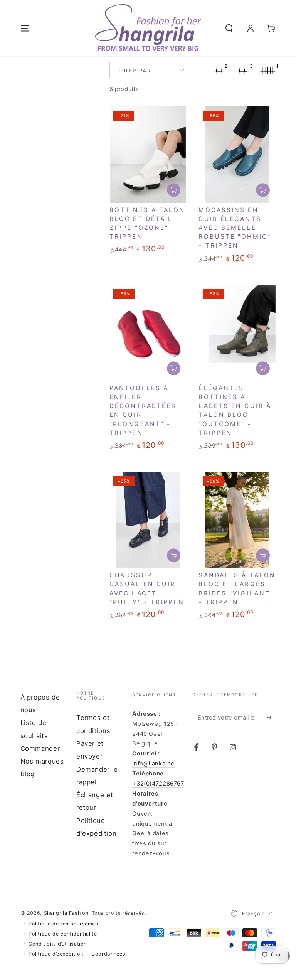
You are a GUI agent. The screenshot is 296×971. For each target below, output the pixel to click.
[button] (229, 28)
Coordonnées (108, 954)
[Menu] (24, 28)
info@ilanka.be (153, 763)
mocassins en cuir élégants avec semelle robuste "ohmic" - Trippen (234, 227)
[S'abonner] (271, 718)
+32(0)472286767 (158, 783)
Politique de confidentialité (63, 934)
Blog (27, 774)
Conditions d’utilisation (58, 944)
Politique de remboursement (64, 924)
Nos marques (42, 761)
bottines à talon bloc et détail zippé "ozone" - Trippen (147, 223)
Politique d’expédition (56, 954)
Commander (40, 748)
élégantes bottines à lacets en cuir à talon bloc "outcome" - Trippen (234, 410)
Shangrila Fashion (66, 913)
